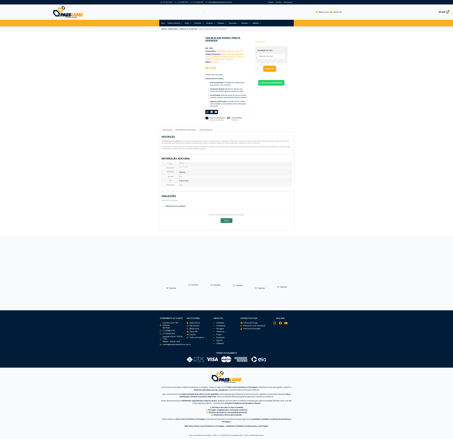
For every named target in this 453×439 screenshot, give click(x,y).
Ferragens (221, 23)
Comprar (269, 69)
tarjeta (232, 57)
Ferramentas (233, 23)
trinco (216, 59)
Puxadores (209, 23)
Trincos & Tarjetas (188, 29)
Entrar (226, 221)
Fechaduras (197, 23)
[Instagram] (274, 323)
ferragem (225, 54)
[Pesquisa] (202, 12)
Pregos (187, 23)
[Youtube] (285, 323)
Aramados (244, 23)
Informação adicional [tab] (185, 130)
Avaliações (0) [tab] (205, 130)
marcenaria (183, 181)
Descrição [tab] (167, 130)
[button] (173, 72)
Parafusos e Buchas (174, 23)
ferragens (215, 57)
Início (163, 23)
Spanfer (224, 57)
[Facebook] (280, 323)
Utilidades (256, 23)
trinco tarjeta (226, 59)
